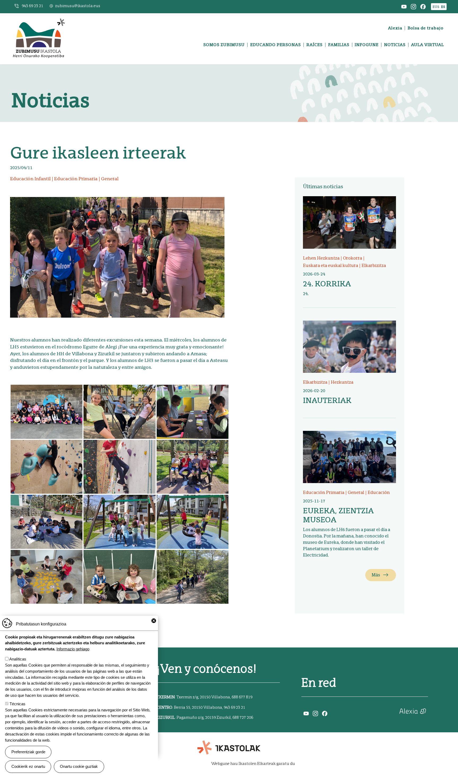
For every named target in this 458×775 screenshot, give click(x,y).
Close (154, 621)
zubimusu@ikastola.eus (77, 6)
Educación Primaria (76, 178)
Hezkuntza (342, 382)
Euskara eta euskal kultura (330, 265)
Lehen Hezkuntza (321, 258)
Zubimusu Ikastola (38, 20)
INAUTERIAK (327, 400)
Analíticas (17, 659)
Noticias (395, 45)
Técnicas (17, 704)
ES (443, 7)
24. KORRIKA (327, 283)
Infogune (366, 45)
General (109, 178)
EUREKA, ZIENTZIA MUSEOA (338, 515)
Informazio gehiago (72, 649)
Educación (379, 492)
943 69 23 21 (32, 6)
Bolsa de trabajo (425, 28)
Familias (338, 45)
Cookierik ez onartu (28, 766)
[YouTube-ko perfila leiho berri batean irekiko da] (404, 6)
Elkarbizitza (374, 265)
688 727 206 (242, 718)
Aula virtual (427, 45)
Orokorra (352, 258)
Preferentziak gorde (28, 752)
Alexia (395, 28)
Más (376, 574)
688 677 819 (242, 697)
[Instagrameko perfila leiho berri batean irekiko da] (413, 6)
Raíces (314, 45)
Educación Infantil (30, 178)
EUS (436, 7)
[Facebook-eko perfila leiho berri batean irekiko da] (423, 6)
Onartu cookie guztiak (79, 766)
